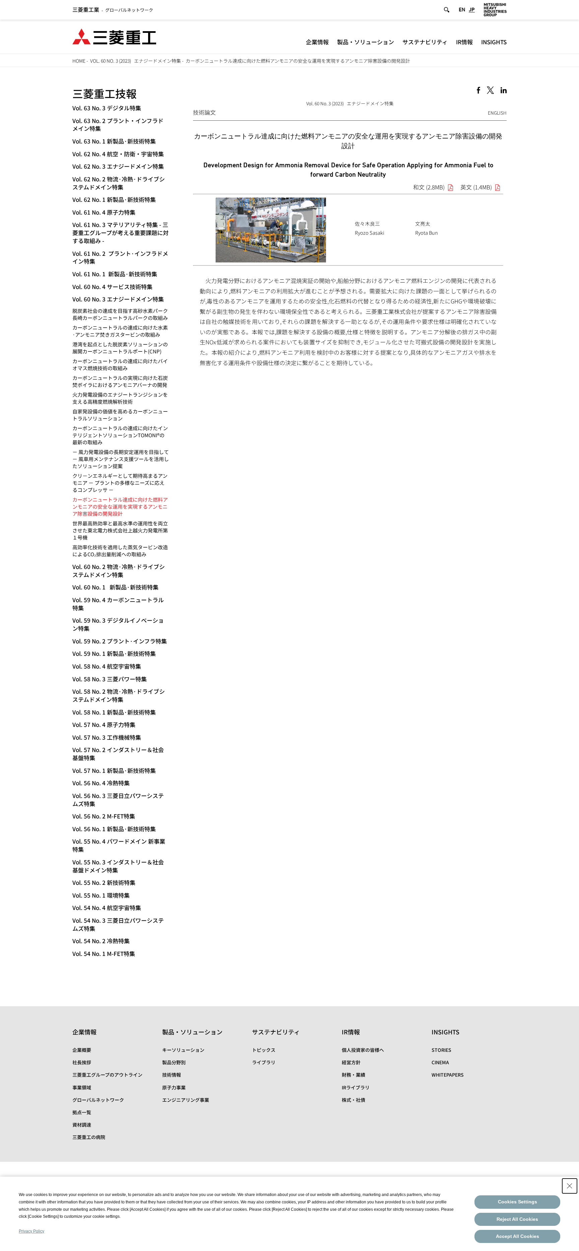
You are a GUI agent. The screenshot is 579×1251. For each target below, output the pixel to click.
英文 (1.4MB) (476, 187)
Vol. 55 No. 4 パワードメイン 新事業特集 (118, 845)
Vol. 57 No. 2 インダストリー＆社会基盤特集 (118, 753)
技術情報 (171, 1074)
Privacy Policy (31, 1231)
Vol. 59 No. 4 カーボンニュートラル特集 (118, 603)
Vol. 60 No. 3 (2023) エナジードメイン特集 (135, 60)
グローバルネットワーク (112, 10)
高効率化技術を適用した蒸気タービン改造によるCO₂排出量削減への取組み (120, 551)
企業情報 (317, 42)
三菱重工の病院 (88, 1137)
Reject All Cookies (517, 1219)
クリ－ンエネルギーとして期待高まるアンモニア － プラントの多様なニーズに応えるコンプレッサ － (120, 482)
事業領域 (81, 1087)
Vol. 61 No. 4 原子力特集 (103, 212)
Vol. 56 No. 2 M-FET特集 (103, 816)
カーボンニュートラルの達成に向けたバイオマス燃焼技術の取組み (120, 364)
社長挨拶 (81, 1062)
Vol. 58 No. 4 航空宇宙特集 (106, 666)
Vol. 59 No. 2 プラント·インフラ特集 (119, 641)
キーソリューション (183, 1049)
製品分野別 (174, 1062)
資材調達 (81, 1124)
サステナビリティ (425, 42)
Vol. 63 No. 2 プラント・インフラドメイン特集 (118, 124)
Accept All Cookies (517, 1236)
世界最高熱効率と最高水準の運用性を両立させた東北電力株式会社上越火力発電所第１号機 (120, 530)
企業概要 (81, 1049)
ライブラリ (263, 1062)
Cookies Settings (517, 1201)
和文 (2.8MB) (429, 187)
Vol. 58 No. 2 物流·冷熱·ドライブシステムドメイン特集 (118, 695)
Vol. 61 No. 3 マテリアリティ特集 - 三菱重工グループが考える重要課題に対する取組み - (120, 232)
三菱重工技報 (104, 93)
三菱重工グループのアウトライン (107, 1074)
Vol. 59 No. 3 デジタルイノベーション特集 (118, 624)
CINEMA (440, 1062)
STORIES (441, 1049)
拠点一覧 (81, 1112)
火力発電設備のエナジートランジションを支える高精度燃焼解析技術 (120, 398)
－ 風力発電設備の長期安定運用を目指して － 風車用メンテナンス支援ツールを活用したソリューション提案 (120, 458)
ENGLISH (497, 112)
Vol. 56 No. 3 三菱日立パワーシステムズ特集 (118, 799)
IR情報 (464, 42)
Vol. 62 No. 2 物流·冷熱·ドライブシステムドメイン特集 (118, 183)
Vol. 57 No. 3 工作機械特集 (106, 737)
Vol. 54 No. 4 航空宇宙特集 (106, 907)
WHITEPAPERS (448, 1074)
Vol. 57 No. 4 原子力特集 (103, 724)
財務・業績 (353, 1074)
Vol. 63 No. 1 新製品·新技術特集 (114, 141)
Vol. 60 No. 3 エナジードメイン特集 (118, 299)
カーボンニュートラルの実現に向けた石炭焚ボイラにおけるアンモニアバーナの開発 (120, 381)
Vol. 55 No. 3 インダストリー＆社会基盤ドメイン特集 (118, 866)
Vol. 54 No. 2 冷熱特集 (101, 940)
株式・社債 (353, 1099)
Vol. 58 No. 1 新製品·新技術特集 (114, 712)
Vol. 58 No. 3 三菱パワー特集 (109, 679)
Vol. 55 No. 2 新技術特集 (103, 882)
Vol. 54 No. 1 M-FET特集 (103, 953)
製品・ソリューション (365, 42)
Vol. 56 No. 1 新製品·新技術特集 (114, 828)
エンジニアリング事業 (185, 1099)
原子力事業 (174, 1087)
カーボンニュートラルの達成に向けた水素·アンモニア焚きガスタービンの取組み (120, 331)
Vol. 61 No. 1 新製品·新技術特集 (114, 274)
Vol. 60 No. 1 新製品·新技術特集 (115, 587)
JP (472, 9)
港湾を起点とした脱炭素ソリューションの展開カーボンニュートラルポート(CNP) (120, 348)
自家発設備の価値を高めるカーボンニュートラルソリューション (120, 415)
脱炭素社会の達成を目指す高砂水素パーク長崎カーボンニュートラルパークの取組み (120, 314)
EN (462, 9)
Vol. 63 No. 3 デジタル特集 (106, 108)
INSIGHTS (494, 42)
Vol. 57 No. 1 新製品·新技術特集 (114, 770)
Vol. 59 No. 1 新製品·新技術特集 (114, 653)
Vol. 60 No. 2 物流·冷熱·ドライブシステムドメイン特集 (118, 570)
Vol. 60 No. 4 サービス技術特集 (112, 286)
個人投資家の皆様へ (363, 1049)
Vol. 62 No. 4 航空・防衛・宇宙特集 (118, 154)
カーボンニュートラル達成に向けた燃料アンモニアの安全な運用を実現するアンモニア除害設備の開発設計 (120, 506)
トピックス (263, 1049)
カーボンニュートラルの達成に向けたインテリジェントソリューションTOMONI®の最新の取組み (120, 435)
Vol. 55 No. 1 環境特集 (101, 895)
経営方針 (351, 1062)
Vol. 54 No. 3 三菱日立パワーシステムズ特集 (118, 924)
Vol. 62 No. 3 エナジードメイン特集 (118, 166)
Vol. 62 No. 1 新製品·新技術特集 (114, 199)
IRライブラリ (356, 1087)
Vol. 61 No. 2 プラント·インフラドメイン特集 (120, 257)
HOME (78, 60)
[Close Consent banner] (569, 1186)
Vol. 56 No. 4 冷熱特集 (101, 783)
